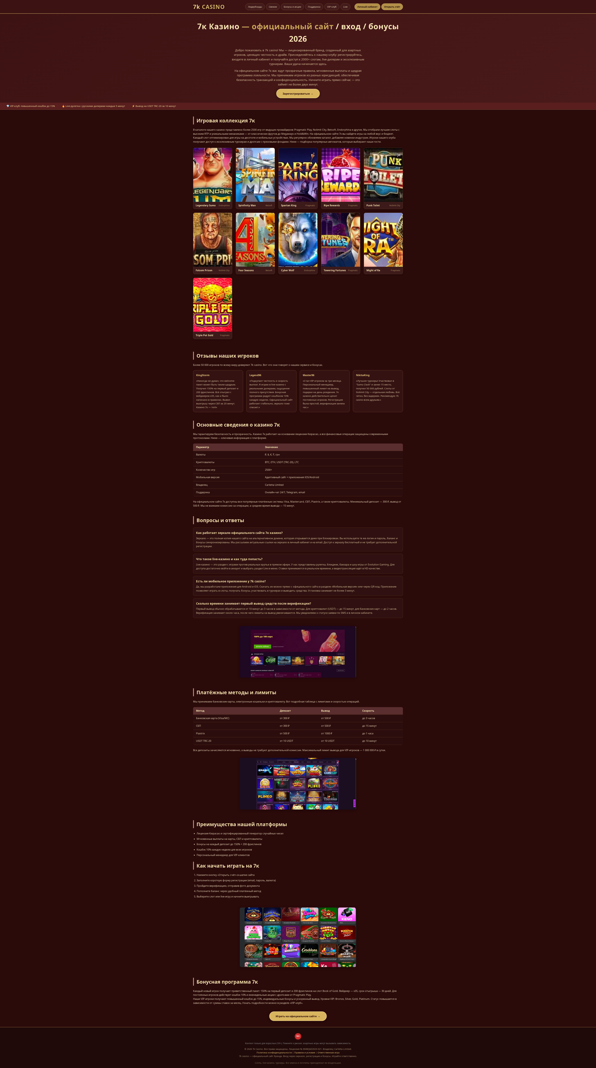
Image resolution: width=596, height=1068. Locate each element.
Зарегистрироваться (296, 93)
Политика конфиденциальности (274, 1052)
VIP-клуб (331, 6)
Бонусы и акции (292, 6)
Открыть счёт (392, 6)
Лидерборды (255, 6)
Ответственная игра (328, 1052)
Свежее (273, 6)
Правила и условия (304, 1052)
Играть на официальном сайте (296, 1016)
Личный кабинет (367, 6)
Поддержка (314, 6)
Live (345, 6)
